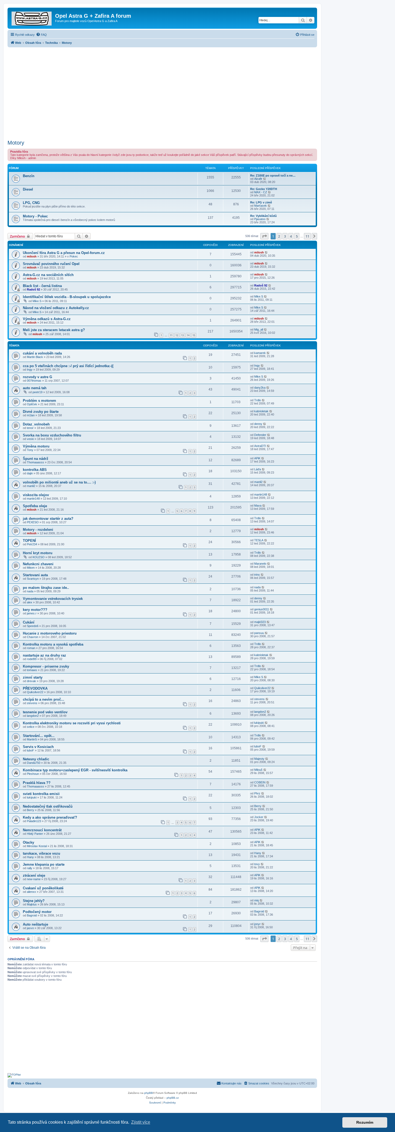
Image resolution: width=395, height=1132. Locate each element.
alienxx (31, 891)
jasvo (30, 928)
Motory (16, 143)
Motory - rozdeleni (38, 530)
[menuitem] (41, 34)
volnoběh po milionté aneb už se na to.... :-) (59, 482)
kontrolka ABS (35, 470)
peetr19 (37, 392)
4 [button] (291, 236)
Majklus (32, 904)
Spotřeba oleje (35, 506)
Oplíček (32, 404)
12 (176, 335)
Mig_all (258, 329)
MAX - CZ (260, 192)
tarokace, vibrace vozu (41, 853)
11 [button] (307, 236)
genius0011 (261, 609)
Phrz (257, 793)
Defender (260, 434)
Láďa (257, 469)
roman (31, 648)
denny (258, 423)
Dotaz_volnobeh (36, 424)
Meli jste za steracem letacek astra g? (54, 330)
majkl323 (260, 622)
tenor (30, 427)
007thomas (34, 380)
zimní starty (32, 677)
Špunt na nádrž (35, 459)
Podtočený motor (37, 912)
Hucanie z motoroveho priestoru (50, 633)
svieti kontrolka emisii (41, 794)
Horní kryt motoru (37, 553)
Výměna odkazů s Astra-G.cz (47, 319)
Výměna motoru (36, 446)
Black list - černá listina (42, 286)
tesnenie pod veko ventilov (45, 712)
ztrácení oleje (34, 875)
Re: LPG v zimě (261, 202)
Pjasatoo (259, 219)
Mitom (31, 567)
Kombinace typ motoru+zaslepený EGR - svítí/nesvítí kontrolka (75, 770)
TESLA (258, 540)
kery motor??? (35, 610)
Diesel (28, 189)
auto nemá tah (34, 388)
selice (30, 726)
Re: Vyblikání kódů (263, 215)
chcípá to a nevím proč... (43, 699)
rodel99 (32, 659)
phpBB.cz (173, 1097)
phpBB (148, 1092)
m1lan (31, 415)
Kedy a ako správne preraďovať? (50, 817)
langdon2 (33, 715)
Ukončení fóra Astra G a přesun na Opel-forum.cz (64, 253)
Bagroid (32, 915)
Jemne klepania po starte (43, 864)
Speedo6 (32, 626)
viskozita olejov (36, 495)
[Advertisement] (162, 92)
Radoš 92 (33, 289)
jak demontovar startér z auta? (48, 519)
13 (182, 335)
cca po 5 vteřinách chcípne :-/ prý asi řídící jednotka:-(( (68, 366)
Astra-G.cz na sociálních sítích (48, 275)
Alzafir (258, 178)
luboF (30, 750)
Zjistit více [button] (140, 1122)
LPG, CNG (31, 203)
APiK (257, 458)
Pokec (74, 256)
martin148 (33, 498)
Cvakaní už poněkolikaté (43, 888)
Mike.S (37, 301)
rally (29, 868)
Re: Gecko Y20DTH (263, 189)
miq (256, 900)
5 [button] (297, 236)
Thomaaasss (35, 462)
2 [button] (279, 236)
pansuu (259, 633)
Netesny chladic (36, 759)
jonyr (257, 924)
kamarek (260, 352)
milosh (32, 256)
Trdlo (257, 400)
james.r (32, 613)
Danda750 (33, 762)
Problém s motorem (39, 401)
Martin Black (35, 357)
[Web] (32, 17)
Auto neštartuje (35, 924)
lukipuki (259, 722)
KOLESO (39, 557)
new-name (34, 879)
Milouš (258, 769)
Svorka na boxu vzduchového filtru (52, 435)
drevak (31, 681)
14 (188, 335)
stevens (32, 703)
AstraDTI (260, 445)
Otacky (28, 842)
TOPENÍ (29, 541)
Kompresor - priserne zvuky (46, 666)
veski (30, 438)
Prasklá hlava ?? (37, 783)
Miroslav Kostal (37, 846)
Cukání (28, 622)
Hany (30, 857)
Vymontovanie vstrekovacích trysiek (53, 599)
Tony (30, 450)
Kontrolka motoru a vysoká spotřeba (53, 644)
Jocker (258, 817)
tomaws (32, 670)
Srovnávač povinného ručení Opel (51, 264)
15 (193, 335)
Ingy (30, 369)
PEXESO (33, 522)
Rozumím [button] (364, 1122)
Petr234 (32, 544)
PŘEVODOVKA (35, 688)
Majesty (259, 758)
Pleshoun (33, 773)
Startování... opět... (39, 736)
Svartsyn (33, 578)
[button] (264, 236)
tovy (257, 864)
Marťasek (260, 205)
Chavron (32, 637)
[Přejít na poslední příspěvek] (266, 252)
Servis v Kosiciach (38, 747)
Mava (257, 505)
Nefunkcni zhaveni (38, 564)
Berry (30, 810)
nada (30, 591)
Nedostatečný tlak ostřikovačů (48, 806)
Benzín (28, 176)
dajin (30, 473)
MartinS (32, 739)
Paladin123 (34, 821)
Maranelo (260, 563)
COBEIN (259, 782)
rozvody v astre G (37, 377)
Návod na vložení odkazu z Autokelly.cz (56, 308)
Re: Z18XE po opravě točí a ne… (273, 175)
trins (257, 574)
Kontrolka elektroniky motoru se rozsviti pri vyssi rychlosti (72, 723)
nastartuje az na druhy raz (44, 655)
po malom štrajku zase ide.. (46, 588)
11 (171, 335)
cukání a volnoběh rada (42, 353)
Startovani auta (35, 575)
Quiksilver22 (35, 692)
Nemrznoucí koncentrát (42, 830)
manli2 (31, 486)
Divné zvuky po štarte (41, 412)
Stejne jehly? (34, 901)
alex (29, 602)
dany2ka (259, 387)
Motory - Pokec (35, 216)
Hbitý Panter (35, 833)
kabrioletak (261, 411)
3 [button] (285, 236)
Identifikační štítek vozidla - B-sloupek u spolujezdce (67, 297)
